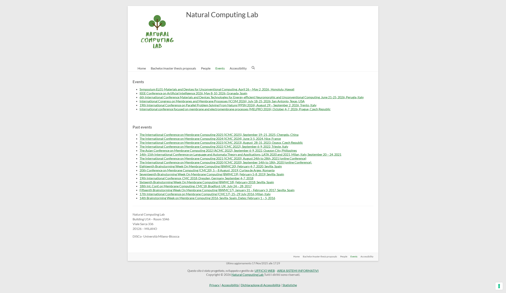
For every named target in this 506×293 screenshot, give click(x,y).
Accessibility (238, 68)
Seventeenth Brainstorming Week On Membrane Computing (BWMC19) (189, 174)
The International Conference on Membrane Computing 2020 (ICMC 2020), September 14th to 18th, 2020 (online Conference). (226, 162)
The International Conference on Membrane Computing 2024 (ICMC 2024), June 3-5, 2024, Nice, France (210, 138)
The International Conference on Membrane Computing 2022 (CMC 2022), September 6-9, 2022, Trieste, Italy (214, 146)
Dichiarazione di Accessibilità (260, 285)
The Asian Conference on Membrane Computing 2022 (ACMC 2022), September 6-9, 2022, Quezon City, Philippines (218, 150)
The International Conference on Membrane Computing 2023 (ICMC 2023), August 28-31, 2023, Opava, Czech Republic (221, 142)
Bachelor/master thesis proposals (173, 68)
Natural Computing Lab (222, 14)
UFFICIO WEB (265, 270)
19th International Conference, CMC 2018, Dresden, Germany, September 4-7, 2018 (196, 178)
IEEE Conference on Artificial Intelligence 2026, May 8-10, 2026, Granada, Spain (193, 93)
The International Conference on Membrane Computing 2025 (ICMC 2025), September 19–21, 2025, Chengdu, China (219, 134)
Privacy (214, 285)
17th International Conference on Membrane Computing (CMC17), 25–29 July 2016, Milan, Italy (205, 194)
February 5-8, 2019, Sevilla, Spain (262, 174)
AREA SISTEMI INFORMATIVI (298, 270)
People (206, 68)
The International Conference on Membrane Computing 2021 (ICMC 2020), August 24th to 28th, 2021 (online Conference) (223, 158)
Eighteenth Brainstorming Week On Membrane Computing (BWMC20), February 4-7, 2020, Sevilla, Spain (211, 166)
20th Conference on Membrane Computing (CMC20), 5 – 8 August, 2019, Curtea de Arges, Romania (207, 170)
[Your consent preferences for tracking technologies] (499, 286)
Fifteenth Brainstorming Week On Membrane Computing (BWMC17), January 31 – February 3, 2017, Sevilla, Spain (217, 190)
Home (142, 68)
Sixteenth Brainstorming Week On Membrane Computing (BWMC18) (187, 182)
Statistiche (289, 285)
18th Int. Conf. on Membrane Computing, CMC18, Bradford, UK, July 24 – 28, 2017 (196, 186)
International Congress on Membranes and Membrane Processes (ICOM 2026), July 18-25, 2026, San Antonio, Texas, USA (222, 101)
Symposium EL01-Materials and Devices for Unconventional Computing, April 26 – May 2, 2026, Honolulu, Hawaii (217, 89)
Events (220, 68)
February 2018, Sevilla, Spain (254, 182)
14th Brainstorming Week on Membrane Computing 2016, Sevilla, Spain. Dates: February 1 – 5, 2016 (207, 198)
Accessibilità (230, 285)
